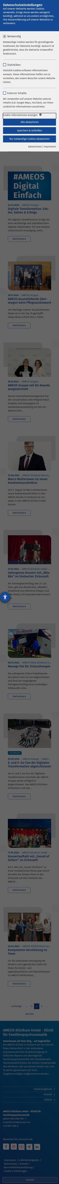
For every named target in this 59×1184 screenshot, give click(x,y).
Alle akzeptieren (30, 122)
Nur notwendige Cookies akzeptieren (29, 138)
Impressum (50, 146)
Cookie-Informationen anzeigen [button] (20, 115)
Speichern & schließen (29, 130)
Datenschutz (35, 146)
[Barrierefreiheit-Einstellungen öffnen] (5, 597)
